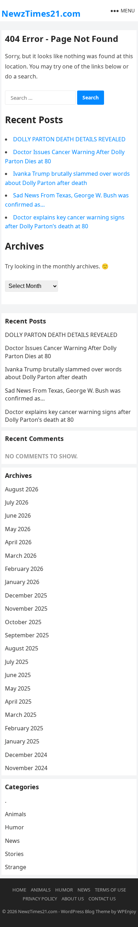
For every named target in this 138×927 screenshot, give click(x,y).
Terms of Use (110, 890)
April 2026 (18, 542)
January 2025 (22, 741)
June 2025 (18, 675)
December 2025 (26, 595)
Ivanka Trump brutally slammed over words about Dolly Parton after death (63, 373)
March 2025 (20, 715)
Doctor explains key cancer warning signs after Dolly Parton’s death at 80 (68, 416)
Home (19, 890)
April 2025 (18, 701)
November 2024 (26, 768)
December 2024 (26, 755)
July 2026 (16, 502)
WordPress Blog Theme (85, 911)
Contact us (102, 898)
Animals (15, 814)
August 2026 (21, 489)
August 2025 (21, 648)
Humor (14, 827)
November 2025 (26, 608)
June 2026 (18, 515)
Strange (15, 867)
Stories (14, 854)
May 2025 (17, 688)
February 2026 (24, 569)
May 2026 (17, 529)
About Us (73, 898)
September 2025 (27, 635)
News (12, 841)
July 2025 (16, 662)
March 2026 (20, 556)
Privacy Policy (40, 898)
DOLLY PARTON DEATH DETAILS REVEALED (69, 139)
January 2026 (22, 582)
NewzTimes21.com (41, 13)
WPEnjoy (126, 911)
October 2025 (23, 622)
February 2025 (24, 728)
